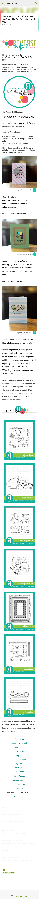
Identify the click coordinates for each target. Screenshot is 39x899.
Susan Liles (19, 788)
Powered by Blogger (20, 896)
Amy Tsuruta (19, 764)
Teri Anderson (19, 797)
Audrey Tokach (20, 768)
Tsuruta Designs (12, 3)
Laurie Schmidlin (19, 784)
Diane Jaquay (19, 747)
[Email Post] (3, 870)
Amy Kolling (19, 739)
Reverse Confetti (8, 873)
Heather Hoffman (19, 760)
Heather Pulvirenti (19, 743)
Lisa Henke (19, 751)
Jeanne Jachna (19, 780)
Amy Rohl (19, 756)
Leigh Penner (19, 776)
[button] (3, 28)
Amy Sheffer (19, 772)
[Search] (36, 3)
